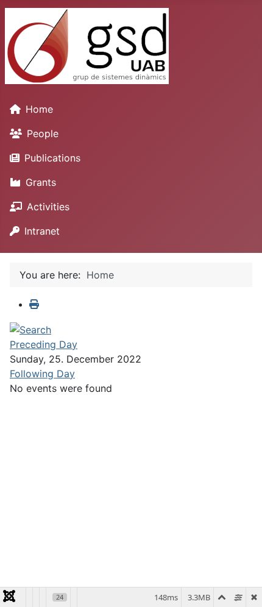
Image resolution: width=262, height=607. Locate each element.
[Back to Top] (240, 584)
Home (39, 109)
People (42, 133)
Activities (48, 207)
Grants (41, 182)
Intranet (42, 231)
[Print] (34, 304)
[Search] (30, 328)
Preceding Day (43, 344)
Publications (52, 158)
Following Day (42, 373)
